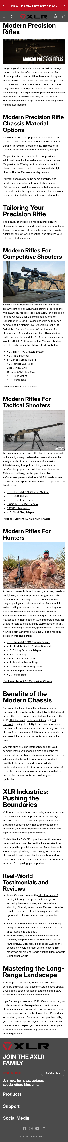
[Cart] (64, 17)
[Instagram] (31, 1128)
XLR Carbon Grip (16, 654)
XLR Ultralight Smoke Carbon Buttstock (29, 646)
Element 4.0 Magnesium (34, 172)
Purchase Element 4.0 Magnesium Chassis (27, 681)
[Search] (12, 17)
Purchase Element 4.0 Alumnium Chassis (26, 518)
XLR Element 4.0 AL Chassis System (28, 492)
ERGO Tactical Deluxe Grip (22, 504)
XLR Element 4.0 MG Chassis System (28, 642)
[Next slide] (64, 6)
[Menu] (4, 16)
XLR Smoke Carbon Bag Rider (24, 666)
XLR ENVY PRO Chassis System (25, 351)
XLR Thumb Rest (16, 379)
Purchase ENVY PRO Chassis (20, 386)
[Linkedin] (43, 1128)
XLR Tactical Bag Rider (20, 363)
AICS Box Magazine (18, 508)
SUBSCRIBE (53, 1072)
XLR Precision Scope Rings (22, 662)
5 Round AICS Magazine (21, 658)
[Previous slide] (4, 6)
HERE (49, 927)
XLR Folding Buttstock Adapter (24, 650)
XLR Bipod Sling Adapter (21, 512)
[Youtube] (37, 1128)
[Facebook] (24, 1128)
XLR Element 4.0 (48, 895)
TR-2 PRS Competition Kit (21, 359)
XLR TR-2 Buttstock (18, 355)
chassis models (11, 1009)
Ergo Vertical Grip (17, 367)
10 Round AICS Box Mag (21, 371)
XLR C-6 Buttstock (17, 496)
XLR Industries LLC (38, 1136)
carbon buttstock (36, 720)
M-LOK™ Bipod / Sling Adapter (24, 670)
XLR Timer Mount (17, 375)
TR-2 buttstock (17, 720)
